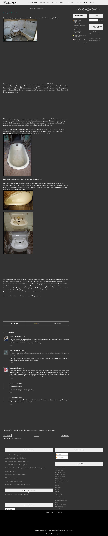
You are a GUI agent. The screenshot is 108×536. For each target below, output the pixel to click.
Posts (59, 454)
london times (59, 479)
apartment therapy (60, 468)
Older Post (65, 435)
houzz (57, 485)
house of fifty (59, 483)
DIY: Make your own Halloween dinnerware (17, 461)
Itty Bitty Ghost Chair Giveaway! (14, 481)
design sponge (59, 470)
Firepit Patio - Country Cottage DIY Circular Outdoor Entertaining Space (25, 468)
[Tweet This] (14, 323)
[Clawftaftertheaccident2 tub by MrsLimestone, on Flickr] (17, 156)
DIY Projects (44, 2)
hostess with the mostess (62, 481)
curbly (57, 489)
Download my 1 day (10, 494)
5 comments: (57, 323)
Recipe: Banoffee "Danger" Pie (13, 455)
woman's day (58, 509)
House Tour (33, 2)
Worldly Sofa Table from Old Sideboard (15, 458)
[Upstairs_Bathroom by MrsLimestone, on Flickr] (20, 31)
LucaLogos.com (57, 534)
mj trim (57, 491)
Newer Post (7, 435)
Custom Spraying (26, 185)
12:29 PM (22, 336)
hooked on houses (60, 476)
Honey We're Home (80, 39)
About (92, 2)
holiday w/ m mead (60, 474)
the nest (57, 502)
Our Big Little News (10, 471)
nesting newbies (59, 496)
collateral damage (46, 133)
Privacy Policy (69, 530)
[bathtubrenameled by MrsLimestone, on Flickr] (18, 201)
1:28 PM (24, 350)
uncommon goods (60, 506)
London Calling (15, 368)
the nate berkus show (61, 500)
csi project (58, 487)
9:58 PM (19, 383)
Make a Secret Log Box (11, 478)
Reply (11, 345)
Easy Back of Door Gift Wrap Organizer (16, 474)
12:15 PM (19, 397)
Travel (62, 2)
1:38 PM (22, 368)
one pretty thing (59, 498)
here (22, 494)
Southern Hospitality (77, 30)
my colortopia (59, 494)
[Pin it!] (17, 323)
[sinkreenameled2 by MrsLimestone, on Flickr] (18, 234)
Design (54, 2)
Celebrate (71, 2)
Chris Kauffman (15, 336)
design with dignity (60, 472)
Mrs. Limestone (15, 350)
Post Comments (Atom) (17, 438)
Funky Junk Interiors (77, 20)
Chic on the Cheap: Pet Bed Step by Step (16, 465)
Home (36, 435)
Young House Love (80, 35)
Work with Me (82, 2)
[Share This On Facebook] (11, 323)
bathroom (36, 323)
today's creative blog (61, 504)
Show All (85, 43)
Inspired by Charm (80, 25)
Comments (60, 457)
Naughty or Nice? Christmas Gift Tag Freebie (17, 484)
